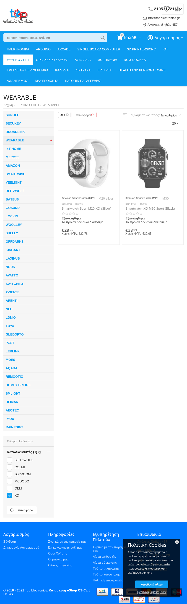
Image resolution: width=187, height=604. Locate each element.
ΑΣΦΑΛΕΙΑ (83, 60)
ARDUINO (43, 49)
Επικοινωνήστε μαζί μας (65, 547)
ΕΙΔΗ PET (104, 70)
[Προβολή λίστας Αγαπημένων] (166, 11)
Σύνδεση (9, 541)
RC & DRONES (135, 60)
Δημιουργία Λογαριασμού (21, 547)
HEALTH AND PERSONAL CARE (142, 70)
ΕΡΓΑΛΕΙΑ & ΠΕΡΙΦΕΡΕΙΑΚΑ (27, 70)
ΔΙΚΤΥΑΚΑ (83, 70)
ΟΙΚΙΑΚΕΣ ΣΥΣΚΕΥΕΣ (52, 60)
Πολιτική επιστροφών (108, 580)
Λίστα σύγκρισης (105, 562)
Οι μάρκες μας (58, 559)
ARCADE (63, 49)
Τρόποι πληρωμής (106, 568)
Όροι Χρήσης (57, 553)
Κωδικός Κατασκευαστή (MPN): (79, 198)
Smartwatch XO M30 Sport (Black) (150, 208)
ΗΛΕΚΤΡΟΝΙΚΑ (18, 49)
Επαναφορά (82, 115)
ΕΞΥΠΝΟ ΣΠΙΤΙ (18, 60)
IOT (165, 49)
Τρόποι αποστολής (106, 574)
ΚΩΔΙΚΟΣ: (67, 204)
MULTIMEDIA (107, 60)
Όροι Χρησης (144, 572)
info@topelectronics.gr (164, 18)
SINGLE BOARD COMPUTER (98, 49)
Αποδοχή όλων (152, 584)
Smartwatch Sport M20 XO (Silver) (86, 208)
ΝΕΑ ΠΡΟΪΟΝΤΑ (46, 81)
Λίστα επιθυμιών (104, 556)
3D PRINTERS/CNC (141, 49)
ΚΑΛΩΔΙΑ (62, 70)
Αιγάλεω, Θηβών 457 (163, 24)
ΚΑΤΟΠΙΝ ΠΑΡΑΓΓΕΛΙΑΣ (83, 81)
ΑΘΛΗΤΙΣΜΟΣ (17, 81)
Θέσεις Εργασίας (60, 565)
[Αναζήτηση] (102, 37)
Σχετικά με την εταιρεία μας (67, 541)
